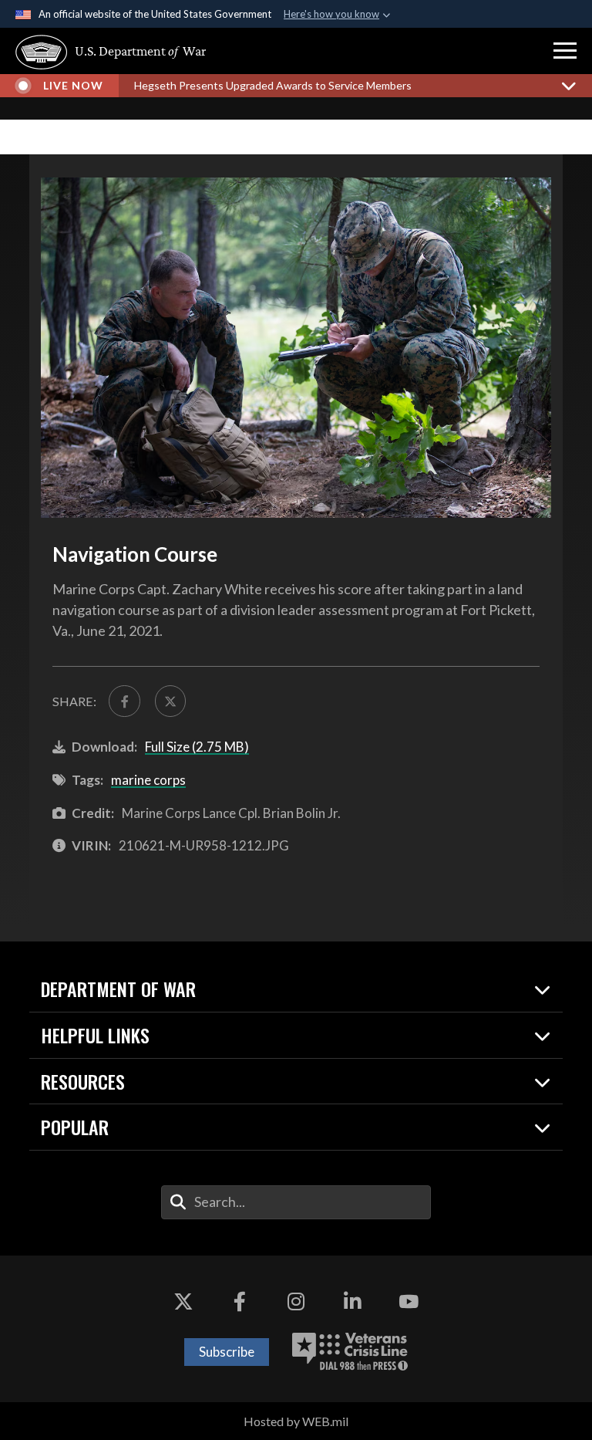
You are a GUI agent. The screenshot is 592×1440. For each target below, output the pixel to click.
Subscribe (226, 1352)
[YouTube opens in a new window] (408, 1302)
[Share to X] (170, 700)
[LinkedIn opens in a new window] (352, 1302)
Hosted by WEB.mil (296, 1421)
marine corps (148, 780)
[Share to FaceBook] (124, 700)
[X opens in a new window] (183, 1302)
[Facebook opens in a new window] (239, 1302)
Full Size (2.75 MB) (197, 747)
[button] (565, 50)
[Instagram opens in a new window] (296, 1302)
